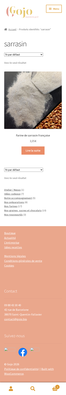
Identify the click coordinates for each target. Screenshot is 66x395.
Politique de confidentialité (21, 369)
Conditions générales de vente (23, 261)
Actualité (10, 238)
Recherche (33, 389)
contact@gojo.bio (15, 319)
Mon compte (11, 389)
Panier (51, 385)
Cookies (9, 265)
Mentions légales (15, 256)
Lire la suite (33, 150)
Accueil (12, 29)
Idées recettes (13, 247)
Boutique (10, 233)
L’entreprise (11, 242)
